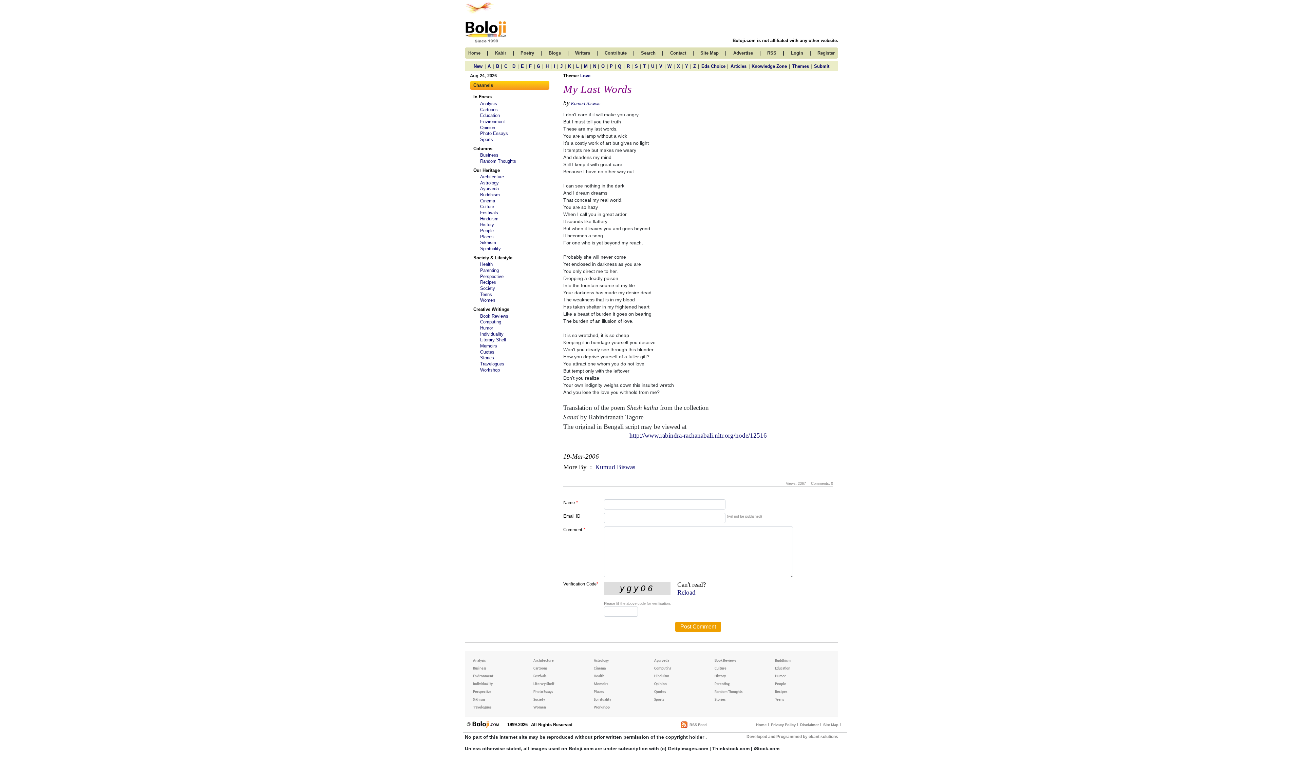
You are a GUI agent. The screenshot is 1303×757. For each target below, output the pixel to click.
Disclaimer (809, 725)
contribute (616, 53)
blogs (555, 53)
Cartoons (489, 109)
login (797, 53)
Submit (821, 66)
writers (582, 53)
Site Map (830, 725)
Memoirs (488, 345)
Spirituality (490, 248)
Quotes (487, 352)
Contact (678, 53)
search (648, 53)
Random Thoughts (498, 161)
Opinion (487, 127)
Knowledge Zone (769, 66)
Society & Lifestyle (492, 257)
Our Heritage (486, 170)
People (487, 230)
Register (826, 53)
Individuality (492, 334)
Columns (482, 148)
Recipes (488, 282)
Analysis (488, 103)
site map (709, 53)
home (474, 53)
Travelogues (492, 363)
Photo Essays (494, 133)
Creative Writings (491, 309)
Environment (492, 121)
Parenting (489, 270)
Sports (486, 139)
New (478, 66)
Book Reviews (494, 316)
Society (487, 288)
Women (487, 300)
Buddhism (490, 194)
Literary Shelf (493, 339)
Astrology (489, 182)
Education (490, 115)
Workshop (490, 370)
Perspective (492, 276)
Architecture (492, 176)
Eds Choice (713, 66)
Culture (487, 206)
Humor (486, 328)
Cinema (487, 200)
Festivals (489, 212)
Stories (487, 357)
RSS (771, 53)
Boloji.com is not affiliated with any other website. (785, 40)
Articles (739, 66)
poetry (527, 53)
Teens (486, 294)
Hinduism (489, 218)
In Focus (482, 96)
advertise (743, 53)
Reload (686, 592)
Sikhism (488, 242)
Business (489, 155)
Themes (800, 66)
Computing (490, 321)
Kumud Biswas (586, 103)
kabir (500, 53)
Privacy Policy (783, 725)
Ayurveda (489, 188)
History (487, 224)
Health (486, 264)
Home (761, 725)
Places (487, 236)
